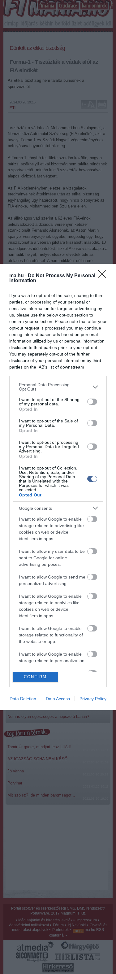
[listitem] (58, 386)
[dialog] (58, 487)
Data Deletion (23, 698)
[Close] (104, 276)
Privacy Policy (92, 698)
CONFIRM (35, 677)
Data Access (58, 698)
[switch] (92, 402)
